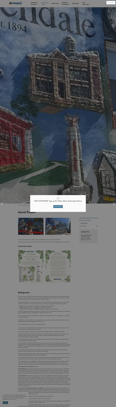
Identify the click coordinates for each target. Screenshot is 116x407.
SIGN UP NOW (58, 206)
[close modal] (84, 196)
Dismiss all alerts (111, 2)
